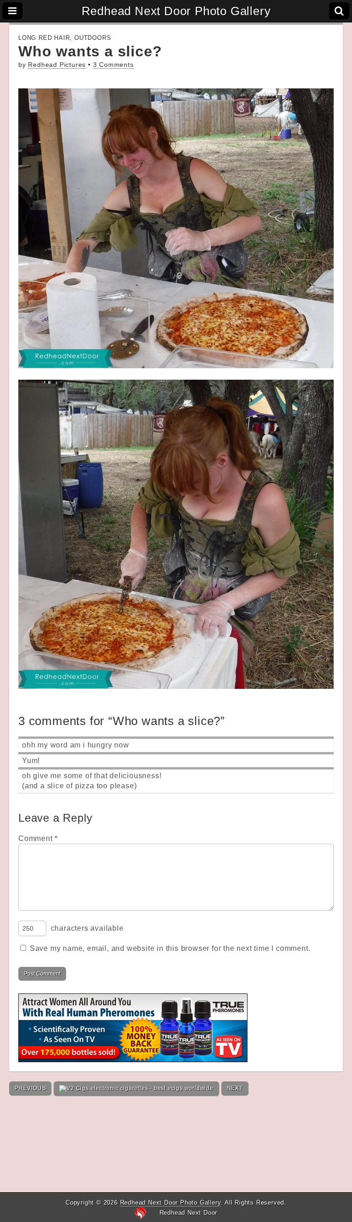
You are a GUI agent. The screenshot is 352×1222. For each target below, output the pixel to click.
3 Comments (113, 64)
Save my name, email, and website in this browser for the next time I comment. (170, 948)
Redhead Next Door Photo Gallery (176, 11)
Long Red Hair (44, 37)
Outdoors (92, 37)
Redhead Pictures (57, 64)
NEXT (235, 1088)
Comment (38, 838)
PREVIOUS (30, 1088)
